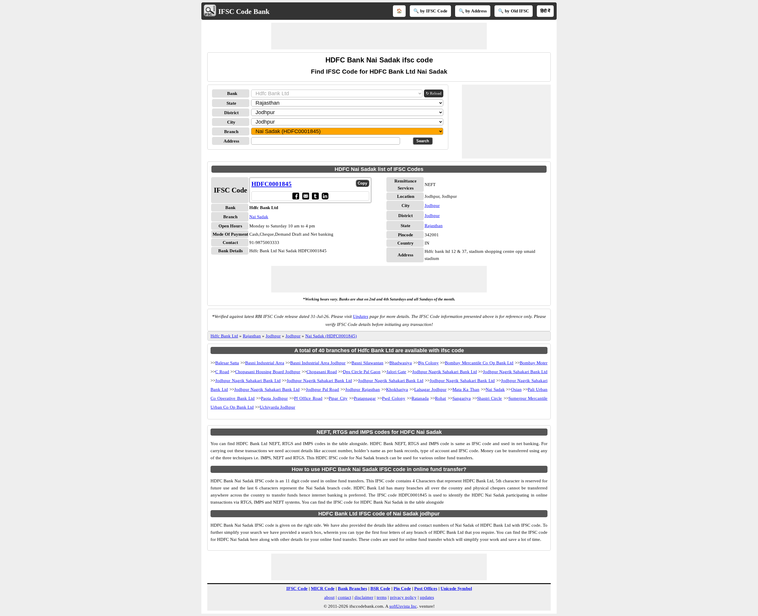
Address (231, 141)
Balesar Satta (227, 362)
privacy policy (403, 597)
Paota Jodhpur (274, 398)
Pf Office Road (308, 398)
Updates (360, 316)
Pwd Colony (393, 398)
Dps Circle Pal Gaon (361, 371)
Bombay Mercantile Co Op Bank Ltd (479, 362)
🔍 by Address (473, 11)
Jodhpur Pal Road (322, 389)
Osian (516, 389)
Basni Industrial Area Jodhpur (318, 362)
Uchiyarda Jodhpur (277, 407)
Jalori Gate (396, 371)
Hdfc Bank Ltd (224, 336)
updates (427, 597)
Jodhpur (432, 205)
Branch (231, 131)
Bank (232, 93)
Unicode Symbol (456, 588)
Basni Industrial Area (264, 362)
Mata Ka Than (465, 389)
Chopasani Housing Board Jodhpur (267, 371)
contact (344, 597)
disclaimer (363, 597)
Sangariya (461, 398)
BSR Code (380, 588)
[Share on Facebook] (295, 196)
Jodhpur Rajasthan (362, 389)
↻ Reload (433, 93)
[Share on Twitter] (315, 196)
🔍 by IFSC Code (430, 11)
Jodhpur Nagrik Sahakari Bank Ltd (444, 371)
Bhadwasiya (400, 362)
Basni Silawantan (367, 362)
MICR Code (323, 588)
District (231, 112)
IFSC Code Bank (243, 11)
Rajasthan (434, 225)
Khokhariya (397, 389)
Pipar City (338, 398)
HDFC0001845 (271, 183)
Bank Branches (352, 588)
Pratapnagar (365, 398)
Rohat (440, 398)
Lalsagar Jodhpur (430, 389)
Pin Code (402, 588)
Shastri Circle (489, 398)
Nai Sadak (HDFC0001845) (331, 336)
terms (382, 597)
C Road (222, 371)
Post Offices (425, 588)
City (231, 122)
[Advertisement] (379, 36)
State (231, 103)
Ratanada (420, 398)
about (329, 597)
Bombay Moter (533, 362)
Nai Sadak (258, 216)
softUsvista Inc (403, 606)
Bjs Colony (428, 362)
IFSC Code (297, 588)
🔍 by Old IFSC (513, 11)
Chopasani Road (321, 371)
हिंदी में (545, 11)
